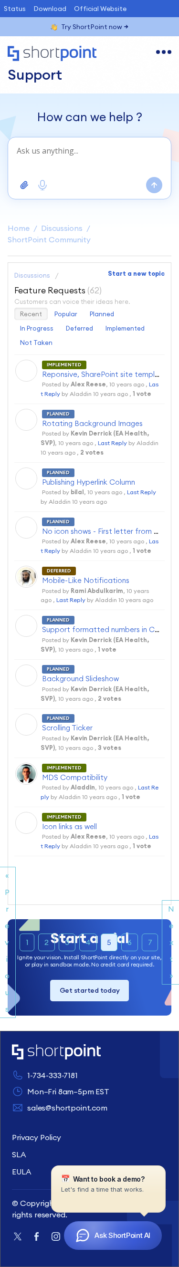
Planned (102, 314)
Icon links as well (69, 826)
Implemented (125, 328)
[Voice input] (42, 185)
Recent (31, 314)
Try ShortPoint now (91, 27)
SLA (19, 1154)
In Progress (36, 328)
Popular (65, 314)
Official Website (100, 8)
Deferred (79, 328)
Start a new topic (136, 273)
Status (15, 8)
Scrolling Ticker (67, 727)
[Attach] (24, 185)
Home (19, 228)
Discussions (62, 228)
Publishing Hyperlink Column (88, 482)
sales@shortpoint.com (67, 1107)
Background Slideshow (80, 678)
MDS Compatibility (74, 777)
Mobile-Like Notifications (85, 580)
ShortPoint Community (49, 239)
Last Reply (112, 443)
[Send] (154, 185)
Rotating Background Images (92, 423)
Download (49, 8)
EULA (21, 1171)
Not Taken (36, 342)
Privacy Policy (36, 1137)
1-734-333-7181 (52, 1075)
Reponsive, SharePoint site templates (106, 374)
